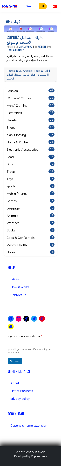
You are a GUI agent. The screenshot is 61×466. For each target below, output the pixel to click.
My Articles (25, 70)
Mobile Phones (30, 194)
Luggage (30, 208)
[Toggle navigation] (55, 6)
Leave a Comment (16, 50)
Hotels (30, 252)
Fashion (30, 91)
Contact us (18, 295)
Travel (30, 172)
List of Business (21, 391)
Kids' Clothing (30, 135)
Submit (15, 361)
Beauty (30, 120)
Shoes (30, 127)
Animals (30, 216)
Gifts (30, 164)
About (14, 383)
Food (30, 157)
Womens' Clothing (30, 98)
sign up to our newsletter (25, 336)
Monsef (42, 47)
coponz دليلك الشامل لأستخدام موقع (25, 39)
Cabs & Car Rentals (30, 238)
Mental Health (30, 245)
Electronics (30, 113)
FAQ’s (14, 279)
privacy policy (20, 399)
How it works (19, 287)
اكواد (33, 74)
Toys (30, 179)
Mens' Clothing (30, 106)
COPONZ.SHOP (35, 452)
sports (30, 186)
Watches (30, 223)
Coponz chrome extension (28, 425)
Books (30, 230)
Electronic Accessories (30, 149)
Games (30, 201)
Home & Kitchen (30, 142)
